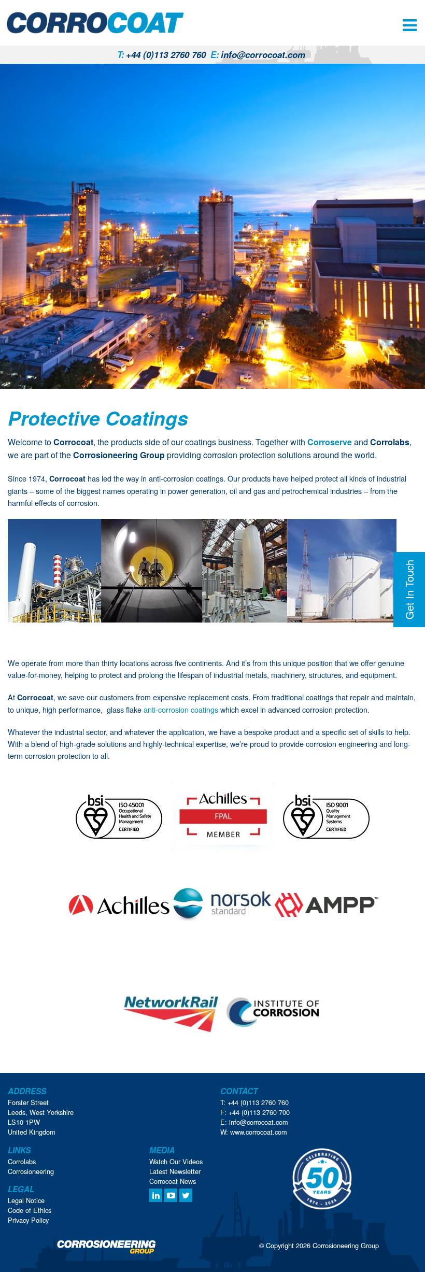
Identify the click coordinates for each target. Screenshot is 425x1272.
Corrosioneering (31, 1171)
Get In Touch (409, 589)
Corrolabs (22, 1161)
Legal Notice (26, 1200)
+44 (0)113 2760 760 (161, 54)
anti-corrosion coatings (181, 709)
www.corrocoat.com (258, 1132)
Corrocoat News (172, 1181)
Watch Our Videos (176, 1161)
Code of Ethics (29, 1210)
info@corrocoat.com (257, 54)
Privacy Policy (28, 1220)
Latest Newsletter (175, 1171)
